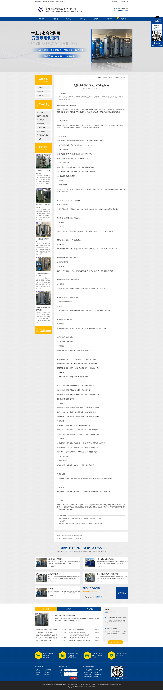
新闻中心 (82, 19)
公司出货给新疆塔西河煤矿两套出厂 (117, 615)
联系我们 (123, 19)
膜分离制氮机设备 (42, 116)
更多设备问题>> (115, 642)
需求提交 (122, 593)
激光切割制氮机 (53, 574)
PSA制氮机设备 (42, 112)
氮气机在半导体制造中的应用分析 (78, 638)
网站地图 (123, 1)
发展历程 (38, 672)
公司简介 (38, 670)
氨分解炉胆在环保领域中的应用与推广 (80, 640)
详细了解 (52, 566)
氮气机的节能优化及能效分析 (77, 632)
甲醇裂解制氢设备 (42, 135)
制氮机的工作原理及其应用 (43, 640)
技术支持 (92, 687)
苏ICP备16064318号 (80, 687)
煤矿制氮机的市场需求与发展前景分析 (46, 629)
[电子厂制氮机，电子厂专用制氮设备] (90, 582)
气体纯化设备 (41, 127)
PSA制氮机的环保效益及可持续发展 (79, 635)
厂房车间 (109, 19)
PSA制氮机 (45, 684)
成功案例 (95, 19)
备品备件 (40, 139)
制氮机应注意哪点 (112, 626)
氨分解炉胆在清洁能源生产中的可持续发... (48, 635)
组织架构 (47, 672)
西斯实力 (38, 674)
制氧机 (95, 551)
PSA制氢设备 (41, 131)
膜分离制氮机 (87, 551)
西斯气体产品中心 (88, 667)
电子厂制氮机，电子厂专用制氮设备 (108, 574)
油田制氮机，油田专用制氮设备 (106, 559)
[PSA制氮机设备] (41, 596)
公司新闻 (40, 87)
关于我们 (55, 19)
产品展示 (43, 103)
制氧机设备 (40, 123)
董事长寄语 (48, 670)
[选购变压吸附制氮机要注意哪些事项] (41, 619)
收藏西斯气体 (115, 1)
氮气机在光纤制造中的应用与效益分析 (72, 535)
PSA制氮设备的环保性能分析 (44, 632)
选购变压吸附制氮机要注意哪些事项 (65, 615)
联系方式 (47, 674)
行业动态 (40, 91)
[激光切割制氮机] (41, 582)
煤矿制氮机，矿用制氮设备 (56, 559)
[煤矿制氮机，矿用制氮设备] (41, 567)
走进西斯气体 (39, 667)
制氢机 (100, 551)
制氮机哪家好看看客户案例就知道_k (71, 538)
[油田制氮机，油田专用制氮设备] (90, 567)
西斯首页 (41, 19)
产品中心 (68, 19)
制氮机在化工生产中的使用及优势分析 (46, 638)
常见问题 (40, 95)
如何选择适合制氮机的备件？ (77, 629)
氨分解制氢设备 (42, 120)
